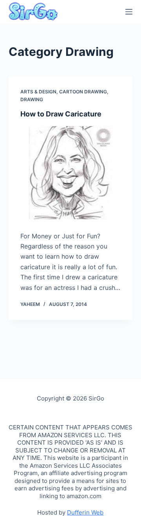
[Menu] (128, 11)
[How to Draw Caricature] (71, 172)
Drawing (31, 99)
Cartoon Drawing (83, 92)
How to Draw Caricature (60, 114)
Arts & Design (38, 92)
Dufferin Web (85, 512)
